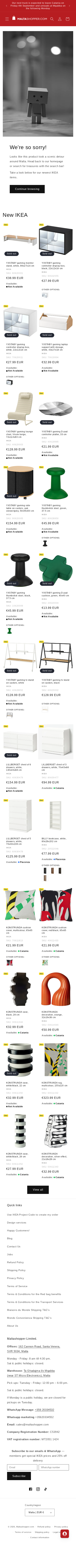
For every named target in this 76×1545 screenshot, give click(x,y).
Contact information (39, 1537)
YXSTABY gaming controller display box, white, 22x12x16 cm (18, 347)
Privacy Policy (15, 1278)
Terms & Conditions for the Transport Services (35, 1302)
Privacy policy (61, 1527)
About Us (12, 1325)
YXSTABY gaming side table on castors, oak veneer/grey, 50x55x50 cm (20, 508)
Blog (9, 1238)
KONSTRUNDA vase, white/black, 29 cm (17, 1155)
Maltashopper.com (25, 1527)
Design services (16, 1222)
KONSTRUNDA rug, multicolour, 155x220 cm (55, 1084)
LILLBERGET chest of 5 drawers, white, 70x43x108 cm (18, 841)
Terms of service (23, 1532)
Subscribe (19, 1476)
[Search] (52, 19)
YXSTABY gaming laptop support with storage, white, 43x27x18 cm (55, 347)
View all (38, 1189)
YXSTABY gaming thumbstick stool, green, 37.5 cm (54, 508)
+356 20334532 (44, 1409)
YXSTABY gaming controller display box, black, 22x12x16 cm (53, 266)
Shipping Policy (16, 1270)
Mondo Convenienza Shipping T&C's (29, 1317)
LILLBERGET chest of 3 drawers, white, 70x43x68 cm (55, 767)
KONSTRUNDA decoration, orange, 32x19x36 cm (52, 1015)
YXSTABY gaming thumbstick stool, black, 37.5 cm (18, 596)
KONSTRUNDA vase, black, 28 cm (17, 1013)
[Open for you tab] (64, 1534)
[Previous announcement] (6, 6)
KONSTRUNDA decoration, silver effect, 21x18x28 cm (54, 1157)
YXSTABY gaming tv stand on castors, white (20, 681)
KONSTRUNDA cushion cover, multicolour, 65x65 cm (19, 930)
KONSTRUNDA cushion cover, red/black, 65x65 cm (54, 930)
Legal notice (59, 1532)
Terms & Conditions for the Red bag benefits (34, 1294)
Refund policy (44, 1527)
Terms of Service (17, 1286)
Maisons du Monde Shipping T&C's (28, 1310)
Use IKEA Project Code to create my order (32, 1214)
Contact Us (14, 1246)
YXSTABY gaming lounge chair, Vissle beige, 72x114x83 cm (19, 434)
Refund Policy (15, 1262)
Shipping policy (42, 1532)
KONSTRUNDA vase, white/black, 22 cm (17, 1084)
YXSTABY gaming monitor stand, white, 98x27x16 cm (20, 264)
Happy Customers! (18, 1230)
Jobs (10, 1254)
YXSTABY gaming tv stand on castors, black (55, 681)
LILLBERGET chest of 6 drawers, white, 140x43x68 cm (18, 767)
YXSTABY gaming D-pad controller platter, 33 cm (55, 433)
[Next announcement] (69, 6)
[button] (7, 19)
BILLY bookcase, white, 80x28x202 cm (54, 840)
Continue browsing (27, 188)
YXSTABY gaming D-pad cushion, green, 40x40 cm (55, 594)
